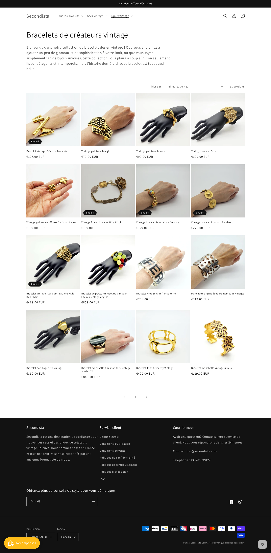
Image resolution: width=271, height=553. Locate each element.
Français (66, 537)
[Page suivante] (146, 397)
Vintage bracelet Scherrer (206, 151)
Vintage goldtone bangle (95, 151)
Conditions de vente (112, 450)
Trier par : (156, 86)
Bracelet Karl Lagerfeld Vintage (44, 368)
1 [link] (125, 397)
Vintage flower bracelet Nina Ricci (101, 222)
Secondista (196, 542)
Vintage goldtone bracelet (151, 151)
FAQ (102, 478)
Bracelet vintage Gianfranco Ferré (156, 293)
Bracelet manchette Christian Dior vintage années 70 (106, 369)
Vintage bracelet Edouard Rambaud (212, 222)
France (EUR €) (39, 537)
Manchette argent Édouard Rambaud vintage (217, 293)
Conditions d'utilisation (115, 443)
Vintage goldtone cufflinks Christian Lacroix (52, 222)
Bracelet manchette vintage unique (212, 368)
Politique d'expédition (114, 471)
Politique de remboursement (118, 464)
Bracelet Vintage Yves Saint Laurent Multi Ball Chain (50, 295)
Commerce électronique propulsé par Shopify (223, 542)
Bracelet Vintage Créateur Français (46, 151)
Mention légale (109, 437)
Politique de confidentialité (117, 457)
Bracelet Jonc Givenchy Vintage (154, 368)
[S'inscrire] (93, 501)
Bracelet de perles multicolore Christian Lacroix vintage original (104, 295)
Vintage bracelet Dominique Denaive (157, 222)
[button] (70, 16)
